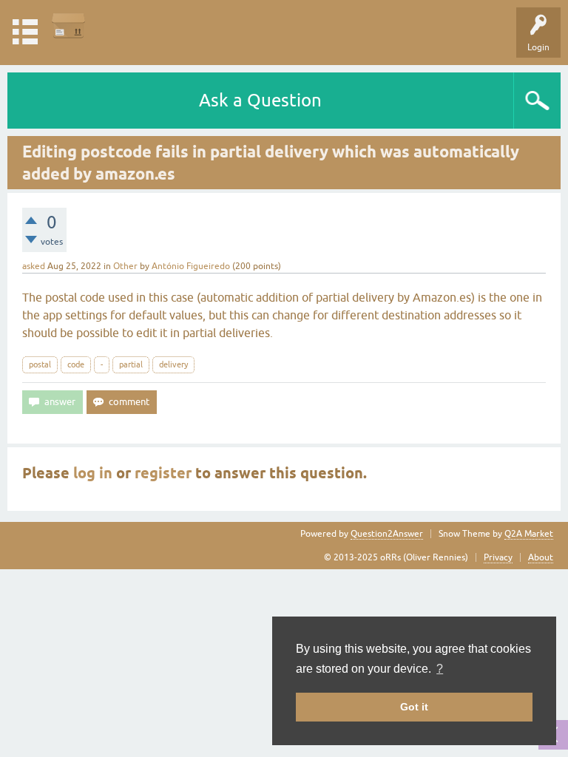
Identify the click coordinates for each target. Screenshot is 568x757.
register (163, 473)
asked (33, 266)
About (540, 557)
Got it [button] (414, 707)
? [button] (439, 668)
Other (125, 266)
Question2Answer (387, 534)
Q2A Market (528, 534)
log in (92, 473)
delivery (173, 364)
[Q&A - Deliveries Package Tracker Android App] (68, 25)
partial (131, 364)
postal (40, 364)
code (75, 364)
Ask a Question (260, 100)
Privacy (498, 557)
